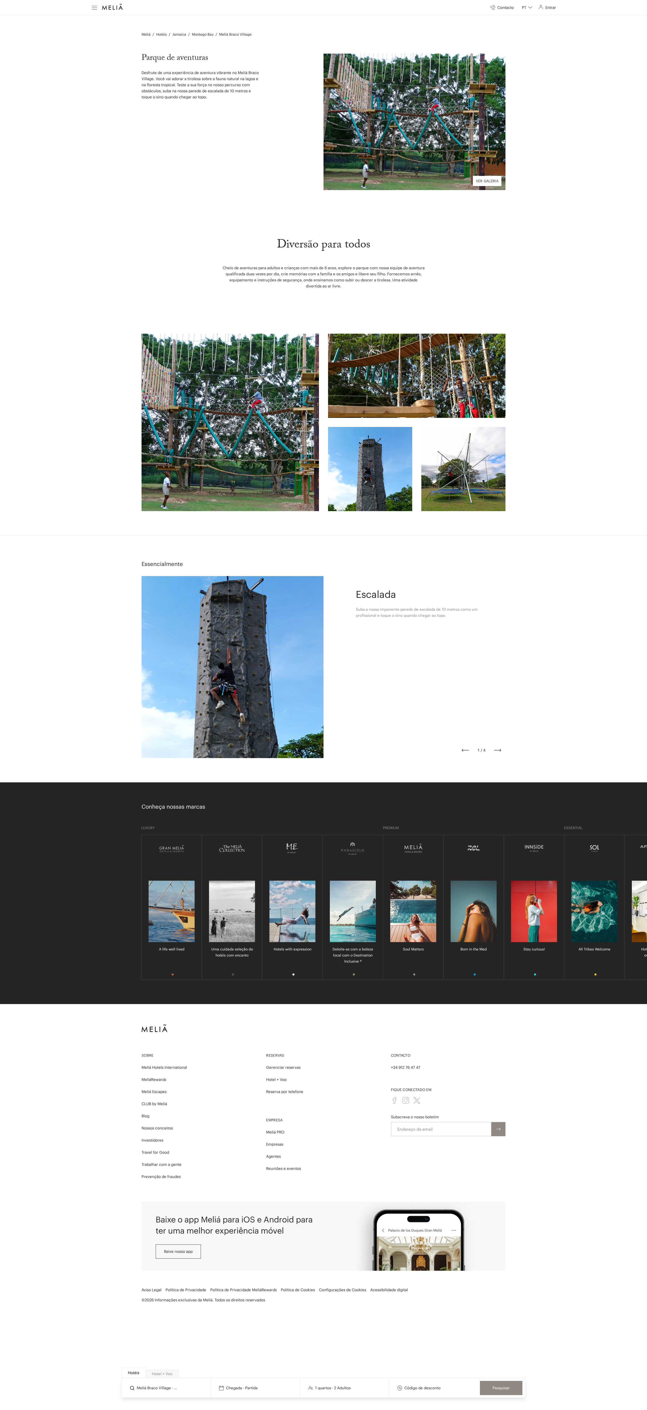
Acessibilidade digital (389, 1289)
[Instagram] (405, 1100)
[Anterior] (465, 750)
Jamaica (179, 34)
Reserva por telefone (284, 1091)
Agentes (273, 1156)
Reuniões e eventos (283, 1168)
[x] (416, 1100)
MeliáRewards (154, 1079)
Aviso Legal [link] (151, 1289)
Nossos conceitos (157, 1128)
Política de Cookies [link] (298, 1289)
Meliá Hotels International (164, 1067)
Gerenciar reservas (283, 1067)
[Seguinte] (497, 750)
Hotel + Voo (276, 1079)
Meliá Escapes (154, 1091)
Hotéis (161, 34)
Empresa (274, 1120)
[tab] (133, 1373)
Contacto (400, 1055)
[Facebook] (394, 1100)
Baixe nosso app (178, 1251)
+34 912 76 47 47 (405, 1067)
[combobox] (527, 8)
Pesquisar (501, 1387)
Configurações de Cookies (342, 1289)
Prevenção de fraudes (161, 1176)
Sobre (148, 1055)
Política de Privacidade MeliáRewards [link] (243, 1289)
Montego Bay (203, 34)
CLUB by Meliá (154, 1103)
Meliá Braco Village (235, 34)
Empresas (274, 1144)
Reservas (275, 1055)
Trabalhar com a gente (161, 1164)
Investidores (152, 1140)
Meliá (146, 34)
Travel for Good (155, 1152)
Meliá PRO (275, 1132)
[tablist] (324, 1373)
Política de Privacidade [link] (186, 1289)
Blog (145, 1115)
